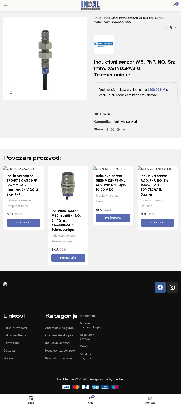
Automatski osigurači (59, 328)
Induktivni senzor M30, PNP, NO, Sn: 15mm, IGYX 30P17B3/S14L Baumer (154, 185)
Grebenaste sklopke (59, 335)
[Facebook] (160, 287)
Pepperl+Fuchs (17, 206)
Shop (107, 18)
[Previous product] (166, 28)
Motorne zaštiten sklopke (91, 325)
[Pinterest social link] (118, 129)
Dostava (9, 350)
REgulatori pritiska (87, 337)
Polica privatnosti (15, 328)
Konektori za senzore (60, 350)
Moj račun (10, 358)
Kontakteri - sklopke (59, 358)
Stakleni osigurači (86, 356)
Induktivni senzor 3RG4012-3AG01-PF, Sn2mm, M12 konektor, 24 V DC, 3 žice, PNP (22, 185)
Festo (100, 201)
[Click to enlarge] (11, 92)
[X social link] (112, 129)
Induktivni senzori (124, 121)
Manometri (87, 315)
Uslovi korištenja (14, 335)
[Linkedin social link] (123, 129)
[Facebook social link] (107, 129)
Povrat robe (11, 343)
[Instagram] (172, 287)
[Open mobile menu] (5, 5)
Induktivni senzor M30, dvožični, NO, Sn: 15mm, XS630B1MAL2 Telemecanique (66, 220)
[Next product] (175, 28)
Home (97, 18)
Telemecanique (62, 241)
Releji (84, 346)
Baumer (146, 206)
